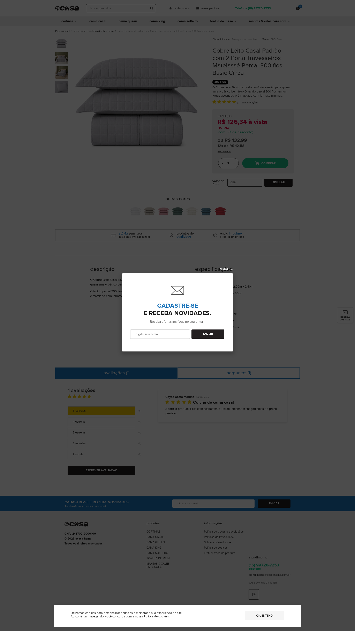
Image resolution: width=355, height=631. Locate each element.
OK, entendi (264, 615)
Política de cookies (156, 616)
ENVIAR (208, 334)
